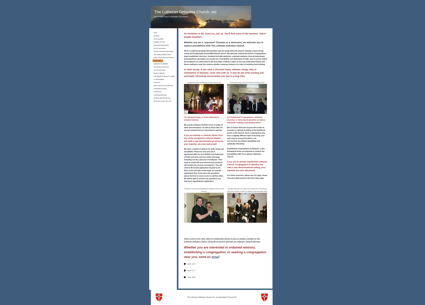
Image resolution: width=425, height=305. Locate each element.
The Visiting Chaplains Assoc (162, 54)
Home (155, 33)
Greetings (156, 36)
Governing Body (158, 39)
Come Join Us (158, 61)
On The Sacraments (160, 48)
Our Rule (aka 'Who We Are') (162, 98)
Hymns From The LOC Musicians (163, 85)
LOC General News (159, 70)
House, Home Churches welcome (164, 57)
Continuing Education (160, 95)
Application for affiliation (161, 64)
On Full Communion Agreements (163, 51)
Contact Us (157, 82)
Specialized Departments (161, 45)
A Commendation (159, 79)
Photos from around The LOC (162, 101)
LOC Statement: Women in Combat (164, 76)
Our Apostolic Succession (161, 67)
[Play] (185, 264)
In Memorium (157, 92)
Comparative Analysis (160, 88)
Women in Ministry (159, 73)
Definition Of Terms (159, 42)
